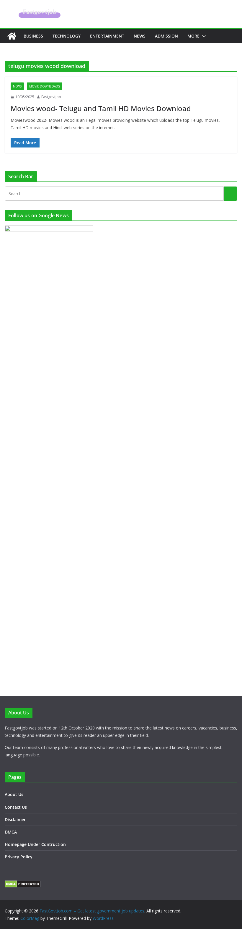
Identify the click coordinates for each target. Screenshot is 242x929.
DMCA (11, 832)
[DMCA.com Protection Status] (22, 884)
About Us (14, 794)
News (139, 36)
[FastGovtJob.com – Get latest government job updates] (12, 36)
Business (33, 36)
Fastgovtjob (51, 96)
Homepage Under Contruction (35, 844)
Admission (166, 36)
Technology (67, 36)
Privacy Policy (18, 857)
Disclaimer (15, 819)
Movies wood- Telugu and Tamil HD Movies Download (101, 108)
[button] (203, 36)
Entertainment (107, 36)
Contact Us (16, 807)
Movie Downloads (44, 86)
